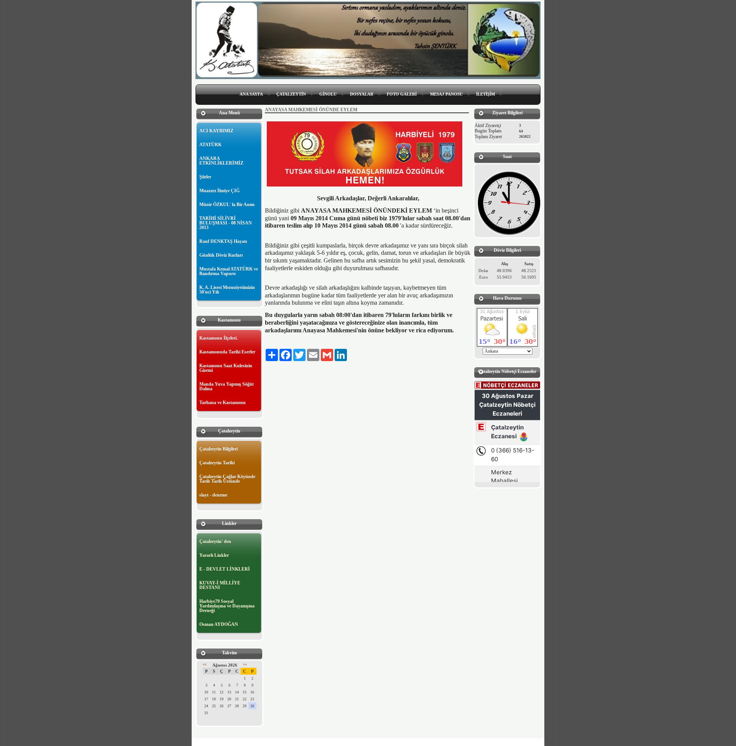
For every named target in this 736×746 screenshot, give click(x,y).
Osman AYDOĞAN (218, 624)
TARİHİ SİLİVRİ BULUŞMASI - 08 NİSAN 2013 (225, 223)
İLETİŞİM (485, 94)
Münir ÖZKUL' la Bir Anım (227, 204)
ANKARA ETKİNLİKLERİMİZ (221, 161)
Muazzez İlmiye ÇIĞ (219, 190)
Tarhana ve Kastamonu (222, 402)
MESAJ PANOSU (446, 94)
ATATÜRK (210, 144)
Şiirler (205, 177)
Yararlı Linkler (214, 555)
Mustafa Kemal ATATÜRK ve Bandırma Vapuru (228, 271)
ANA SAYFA (251, 94)
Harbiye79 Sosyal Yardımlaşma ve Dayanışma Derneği (227, 606)
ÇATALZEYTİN (291, 94)
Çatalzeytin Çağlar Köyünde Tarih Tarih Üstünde (227, 479)
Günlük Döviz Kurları (221, 255)
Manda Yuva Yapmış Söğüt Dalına (226, 386)
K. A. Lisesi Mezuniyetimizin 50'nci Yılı (227, 290)
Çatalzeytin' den (215, 541)
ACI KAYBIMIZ (216, 131)
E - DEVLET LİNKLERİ (224, 569)
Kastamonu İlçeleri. (218, 338)
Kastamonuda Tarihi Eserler (227, 352)
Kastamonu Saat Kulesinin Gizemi (225, 368)
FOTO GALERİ (402, 94)
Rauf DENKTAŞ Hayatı (223, 241)
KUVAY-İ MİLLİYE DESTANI (219, 585)
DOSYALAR (361, 94)
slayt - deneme (213, 495)
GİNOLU (328, 94)
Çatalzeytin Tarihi (217, 462)
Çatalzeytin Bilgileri (218, 449)
